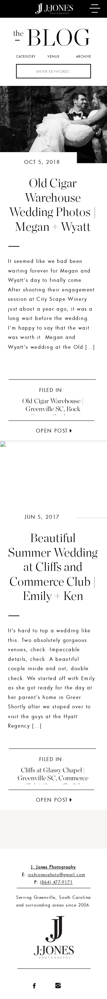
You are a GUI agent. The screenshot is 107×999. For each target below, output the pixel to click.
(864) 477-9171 (56, 882)
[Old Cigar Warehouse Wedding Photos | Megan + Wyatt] (71, 430)
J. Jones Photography (53, 866)
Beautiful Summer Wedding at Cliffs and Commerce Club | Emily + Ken (53, 567)
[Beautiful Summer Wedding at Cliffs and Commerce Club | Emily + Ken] (71, 799)
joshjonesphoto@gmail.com (56, 874)
